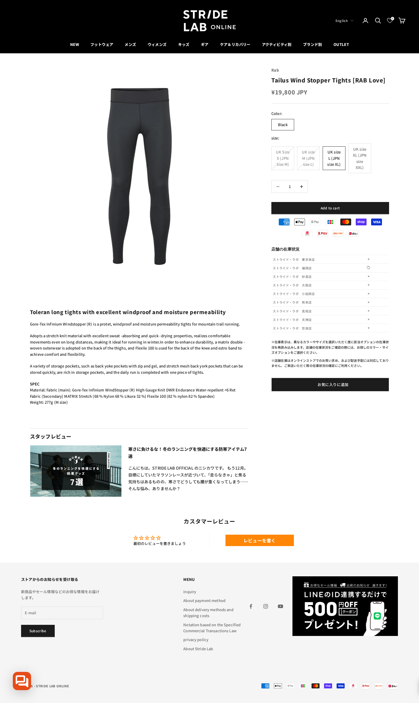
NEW (74, 44)
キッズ (184, 44)
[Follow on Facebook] (251, 606)
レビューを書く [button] (259, 540)
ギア (205, 44)
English (341, 20)
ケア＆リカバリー (235, 44)
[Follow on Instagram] (266, 606)
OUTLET (341, 44)
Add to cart (330, 207)
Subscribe (37, 630)
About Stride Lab (198, 648)
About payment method (204, 600)
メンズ (130, 44)
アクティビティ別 (277, 44)
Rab (275, 70)
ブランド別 (312, 44)
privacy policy (195, 639)
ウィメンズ (157, 44)
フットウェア (101, 44)
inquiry (189, 591)
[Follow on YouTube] (280, 606)
